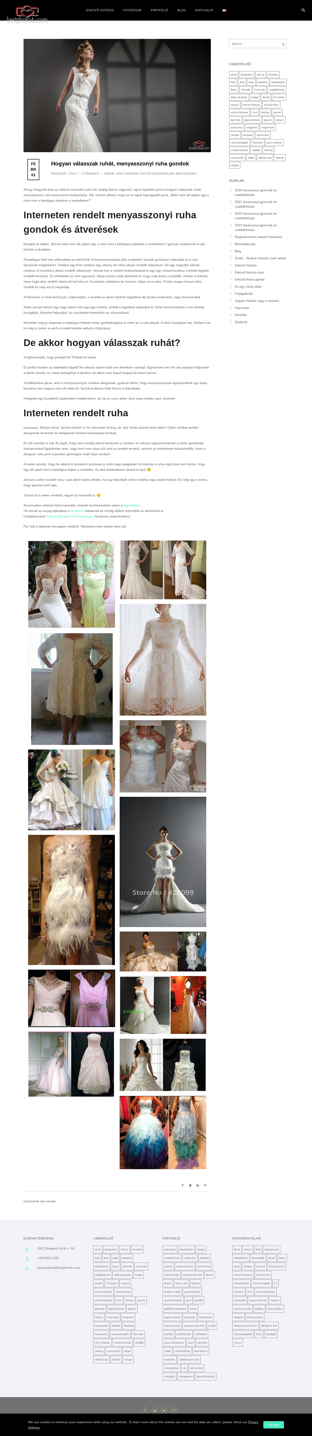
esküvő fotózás (251, 104)
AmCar (260, 74)
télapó (251, 157)
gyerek (277, 112)
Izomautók (240, 1300)
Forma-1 (238, 1291)
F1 (275, 1283)
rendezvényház (239, 150)
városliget (169, 1376)
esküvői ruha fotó (192, 1275)
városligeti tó (186, 1376)
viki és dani (196, 1368)
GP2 (249, 1291)
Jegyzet (274, 1300)
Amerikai (273, 74)
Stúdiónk (241, 322)
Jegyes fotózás (258, 1300)
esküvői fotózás (239, 112)
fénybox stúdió (172, 1291)
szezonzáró (237, 157)
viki (184, 1368)
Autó (233, 82)
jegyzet (268, 120)
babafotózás (278, 82)
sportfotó (202, 1342)
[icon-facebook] (146, 1410)
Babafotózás (241, 1258)
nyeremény (262, 135)
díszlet (266, 97)
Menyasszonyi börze (245, 1325)
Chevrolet (259, 89)
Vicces (237, 1342)
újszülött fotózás (206, 1376)
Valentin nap (265, 157)
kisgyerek (251, 127)
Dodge (255, 97)
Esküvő (145, 173)
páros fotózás (274, 142)
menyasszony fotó (194, 1325)
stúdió (167, 1351)
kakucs (280, 120)
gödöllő (199, 1300)
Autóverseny (271, 1249)
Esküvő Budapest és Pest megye (70, 516)
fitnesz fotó (181, 1283)
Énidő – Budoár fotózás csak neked (260, 258)
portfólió (168, 1334)
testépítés (169, 1359)
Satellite (256, 150)
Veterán (279, 157)
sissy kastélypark (174, 1342)
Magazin (238, 1317)
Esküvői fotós (241, 1283)
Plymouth (257, 142)
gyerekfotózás (192, 1291)
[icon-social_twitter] (165, 1410)
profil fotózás (184, 1334)
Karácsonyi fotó (242, 1308)
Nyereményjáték (243, 1334)
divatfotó (204, 1258)
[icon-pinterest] (174, 1410)
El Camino (279, 97)
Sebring (268, 150)
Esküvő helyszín (243, 1275)
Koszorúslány (163, 173)
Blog (181, 10)
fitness (209, 1275)
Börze (282, 1258)
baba (251, 82)
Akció (237, 1249)
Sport (259, 1334)
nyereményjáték (240, 142)
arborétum (170, 1249)
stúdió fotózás (182, 1351)
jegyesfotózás (252, 120)
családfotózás (276, 89)
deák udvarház (239, 97)
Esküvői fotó (263, 1275)
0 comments (90, 173)
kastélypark (205, 1317)
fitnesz (168, 1283)
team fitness (201, 1351)
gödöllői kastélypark (175, 1308)
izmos (193, 1308)
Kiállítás (259, 1308)
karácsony (237, 127)
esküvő (235, 104)
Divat (119, 173)
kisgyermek (267, 127)
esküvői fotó (204, 1266)
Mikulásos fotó (269, 1325)
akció (234, 74)
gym (188, 1300)
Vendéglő (271, 1334)
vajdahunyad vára (189, 1359)
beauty (201, 1249)
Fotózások (132, 10)
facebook (77, 511)
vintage (235, 165)
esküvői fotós (271, 104)
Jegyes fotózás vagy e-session (257, 301)
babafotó (262, 82)
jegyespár (189, 1317)
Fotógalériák (244, 293)
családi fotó (190, 1258)
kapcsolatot (132, 505)
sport (190, 1342)
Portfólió (159, 10)
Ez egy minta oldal (248, 286)
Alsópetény (247, 74)
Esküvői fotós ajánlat (249, 279)
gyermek (236, 120)
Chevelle (245, 89)
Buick (234, 89)
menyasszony (172, 1325)
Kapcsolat (204, 10)
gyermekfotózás (173, 1300)
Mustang (248, 135)
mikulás (235, 135)
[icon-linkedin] (155, 1410)
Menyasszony (186, 173)
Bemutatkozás (245, 244)
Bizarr (271, 1258)
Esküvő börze (276, 1266)
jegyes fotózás (172, 1317)
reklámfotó (200, 1334)
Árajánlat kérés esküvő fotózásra (258, 237)
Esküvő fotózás (100, 10)
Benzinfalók (258, 1258)
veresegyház (171, 1368)
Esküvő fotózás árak (249, 272)
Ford (254, 112)
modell (211, 1325)
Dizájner (131, 173)
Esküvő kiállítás (261, 1283)
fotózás (265, 112)
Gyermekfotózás (265, 1291)
